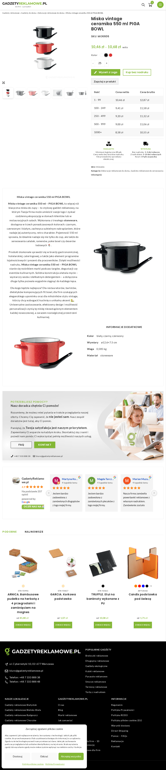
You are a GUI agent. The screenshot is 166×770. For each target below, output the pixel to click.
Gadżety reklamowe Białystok (21, 705)
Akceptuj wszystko (71, 756)
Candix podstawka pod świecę (143, 596)
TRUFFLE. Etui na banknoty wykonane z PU (103, 598)
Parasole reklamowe (96, 676)
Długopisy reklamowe (97, 660)
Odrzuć (44, 756)
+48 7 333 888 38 (22, 456)
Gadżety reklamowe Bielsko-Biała (23, 710)
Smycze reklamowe (95, 681)
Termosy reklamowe (96, 686)
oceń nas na (32, 506)
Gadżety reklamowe (11, 13)
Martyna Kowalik (71, 478)
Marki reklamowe (67, 715)
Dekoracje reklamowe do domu (51, 13)
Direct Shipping (119, 730)
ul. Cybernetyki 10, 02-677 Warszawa (31, 663)
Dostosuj (17, 756)
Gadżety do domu (28, 13)
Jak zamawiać (65, 720)
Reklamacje (117, 741)
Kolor (94, 55)
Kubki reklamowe (94, 671)
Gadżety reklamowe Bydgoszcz (21, 715)
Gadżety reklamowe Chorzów (20, 720)
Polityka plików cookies (33, 764)
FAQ (21, 445)
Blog (60, 710)
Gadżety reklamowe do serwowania (147, 171)
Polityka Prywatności (55, 764)
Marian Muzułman (141, 478)
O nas (61, 705)
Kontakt (44, 445)
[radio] (101, 55)
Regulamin (117, 705)
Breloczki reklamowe (96, 655)
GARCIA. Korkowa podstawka (63, 596)
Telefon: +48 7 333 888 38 (24, 677)
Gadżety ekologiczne (96, 666)
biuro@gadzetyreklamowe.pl (49, 456)
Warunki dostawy (120, 725)
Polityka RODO (119, 715)
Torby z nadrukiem (95, 692)
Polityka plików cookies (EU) (126, 720)
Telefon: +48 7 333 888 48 (24, 681)
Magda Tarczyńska (106, 478)
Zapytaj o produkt (105, 81)
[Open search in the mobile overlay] (143, 5)
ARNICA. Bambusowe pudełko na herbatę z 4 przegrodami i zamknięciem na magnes (23, 603)
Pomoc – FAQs (119, 736)
